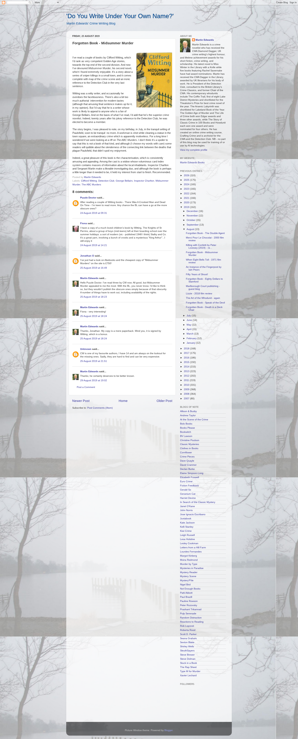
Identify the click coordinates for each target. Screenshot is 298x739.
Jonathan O (87, 255)
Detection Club (106, 180)
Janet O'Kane (187, 506)
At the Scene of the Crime (194, 419)
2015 (187, 362)
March (190, 333)
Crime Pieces (187, 456)
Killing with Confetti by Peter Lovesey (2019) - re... (201, 246)
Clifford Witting (89, 180)
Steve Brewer (187, 654)
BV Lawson (186, 436)
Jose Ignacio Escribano (192, 514)
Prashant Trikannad (190, 609)
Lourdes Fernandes (191, 551)
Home (123, 401)
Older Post (164, 401)
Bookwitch (185, 432)
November (193, 215)
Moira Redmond (189, 560)
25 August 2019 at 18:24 (93, 316)
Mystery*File (186, 580)
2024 (187, 184)
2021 (187, 198)
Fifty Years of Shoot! (197, 274)
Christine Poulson (189, 440)
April (189, 329)
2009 (187, 389)
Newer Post (81, 401)
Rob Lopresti (187, 626)
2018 (187, 348)
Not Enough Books (190, 588)
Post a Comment (86, 387)
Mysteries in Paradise (191, 568)
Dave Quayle (187, 461)
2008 (187, 394)
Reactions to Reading (191, 622)
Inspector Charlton (144, 180)
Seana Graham (188, 638)
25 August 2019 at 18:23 (93, 297)
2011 (187, 380)
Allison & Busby (188, 411)
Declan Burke (187, 469)
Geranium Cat (187, 494)
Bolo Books (186, 423)
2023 (187, 189)
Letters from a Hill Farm (193, 547)
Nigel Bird (185, 584)
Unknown (85, 349)
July (189, 315)
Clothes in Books (189, 448)
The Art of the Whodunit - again (203, 298)
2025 (187, 180)
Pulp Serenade (188, 613)
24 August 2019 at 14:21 (93, 245)
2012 (187, 376)
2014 (187, 366)
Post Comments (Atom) (100, 408)
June (190, 320)
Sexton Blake (187, 642)
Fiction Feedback (189, 485)
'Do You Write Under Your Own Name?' (120, 15)
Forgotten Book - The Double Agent (205, 233)
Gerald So (185, 489)
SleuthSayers (187, 650)
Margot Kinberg (188, 556)
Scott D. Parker (188, 634)
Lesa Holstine (187, 539)
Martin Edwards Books (192, 162)
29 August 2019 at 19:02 (93, 380)
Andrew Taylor (188, 415)
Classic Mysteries (189, 444)
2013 (187, 371)
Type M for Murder (190, 671)
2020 (187, 202)
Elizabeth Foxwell (189, 477)
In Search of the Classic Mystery (197, 502)
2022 (187, 193)
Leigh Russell (187, 535)
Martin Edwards (89, 278)
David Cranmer (188, 465)
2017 (187, 353)
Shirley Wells (187, 646)
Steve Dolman (187, 659)
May (189, 324)
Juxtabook (185, 518)
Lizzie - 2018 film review (199, 293)
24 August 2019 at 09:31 (93, 213)
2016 (187, 357)
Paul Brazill (186, 597)
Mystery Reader (188, 572)
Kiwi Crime (186, 531)
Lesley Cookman (189, 543)
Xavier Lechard (188, 675)
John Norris (186, 510)
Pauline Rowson (189, 601)
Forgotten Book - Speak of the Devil (205, 302)
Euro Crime (186, 481)
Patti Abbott (186, 593)
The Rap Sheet (188, 667)
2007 (187, 398)
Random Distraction (191, 617)
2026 (187, 175)
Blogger (168, 730)
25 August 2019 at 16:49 (93, 268)
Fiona (83, 223)
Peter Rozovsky (188, 605)
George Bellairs (124, 180)
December (193, 211)
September (193, 224)
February (192, 338)
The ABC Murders (91, 184)
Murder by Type (188, 564)
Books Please (187, 428)
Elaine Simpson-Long (191, 473)
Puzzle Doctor (88, 197)
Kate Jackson (187, 522)
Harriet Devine (188, 498)
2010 (187, 385)
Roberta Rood (187, 630)
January (191, 343)
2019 (187, 207)
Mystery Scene (188, 576)
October (191, 220)
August (191, 229)
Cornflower (186, 452)
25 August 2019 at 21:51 (93, 361)
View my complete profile (193, 150)
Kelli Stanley (186, 527)
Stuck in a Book (188, 663)
